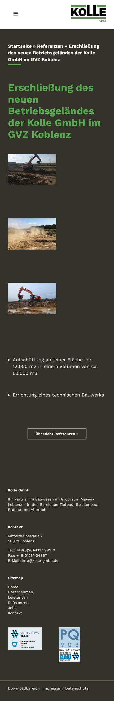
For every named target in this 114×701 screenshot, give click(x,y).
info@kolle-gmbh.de (40, 560)
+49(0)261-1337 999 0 (35, 550)
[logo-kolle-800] (88, 7)
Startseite (20, 46)
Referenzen (50, 46)
